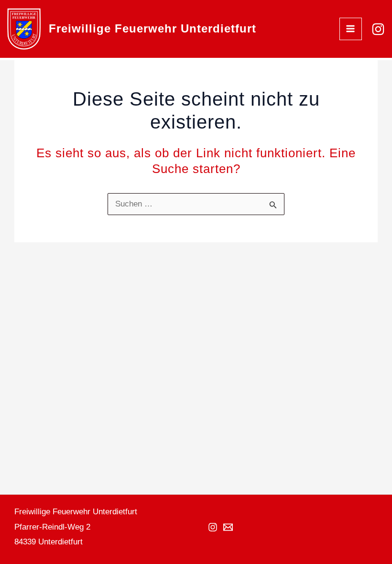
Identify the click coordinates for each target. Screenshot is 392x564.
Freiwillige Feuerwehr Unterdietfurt (152, 28)
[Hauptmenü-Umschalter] (350, 29)
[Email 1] (228, 527)
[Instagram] (378, 29)
